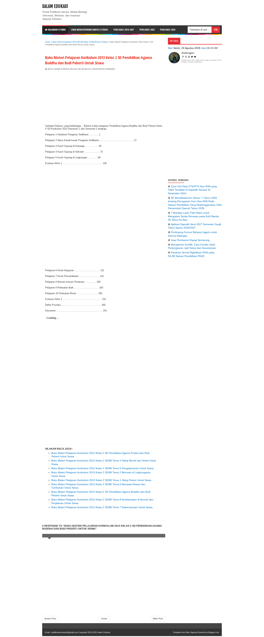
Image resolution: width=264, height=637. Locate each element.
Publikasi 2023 (167, 29)
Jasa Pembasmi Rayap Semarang (190, 240)
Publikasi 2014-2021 (124, 29)
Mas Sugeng (191, 632)
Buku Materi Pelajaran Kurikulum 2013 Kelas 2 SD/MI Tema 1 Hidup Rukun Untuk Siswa (101, 480)
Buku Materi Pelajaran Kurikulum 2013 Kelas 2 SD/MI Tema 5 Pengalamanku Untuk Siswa (102, 468)
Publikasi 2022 (147, 29)
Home (104, 618)
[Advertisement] (103, 97)
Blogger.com (213, 632)
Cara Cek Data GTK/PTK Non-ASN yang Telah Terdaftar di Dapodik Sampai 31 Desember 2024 (192, 190)
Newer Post (50, 618)
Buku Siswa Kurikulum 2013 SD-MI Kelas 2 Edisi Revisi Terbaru (81, 69)
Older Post (158, 618)
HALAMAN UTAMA (56, 29)
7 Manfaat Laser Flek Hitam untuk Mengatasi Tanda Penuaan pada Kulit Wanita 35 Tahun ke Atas (193, 216)
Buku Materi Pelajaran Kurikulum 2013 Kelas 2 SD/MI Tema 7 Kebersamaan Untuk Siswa (101, 507)
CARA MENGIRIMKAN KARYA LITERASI (89, 29)
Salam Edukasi (55, 6)
